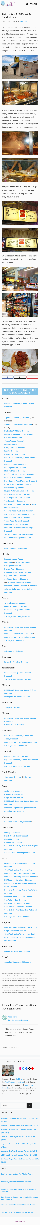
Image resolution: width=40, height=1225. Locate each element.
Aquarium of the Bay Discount (16, 418)
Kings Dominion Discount (15, 931)
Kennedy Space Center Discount (17, 572)
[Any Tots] (8, 4)
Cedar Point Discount (13, 791)
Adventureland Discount (14, 651)
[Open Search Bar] (27, 4)
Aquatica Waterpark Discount (20, 582)
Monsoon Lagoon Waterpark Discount (20, 808)
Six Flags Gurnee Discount (15, 640)
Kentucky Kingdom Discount (16, 662)
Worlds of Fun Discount (14, 725)
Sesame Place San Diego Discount (18, 511)
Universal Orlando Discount (16, 586)
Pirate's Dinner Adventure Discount (19, 484)
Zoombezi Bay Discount (14, 811)
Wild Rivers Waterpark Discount (17, 538)
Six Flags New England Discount (17, 679)
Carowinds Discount (12, 777)
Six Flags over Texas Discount (17, 917)
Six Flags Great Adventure (15, 746)
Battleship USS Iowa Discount (16, 431)
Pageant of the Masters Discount (17, 478)
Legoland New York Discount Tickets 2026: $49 (19, 1151)
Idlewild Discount (11, 839)
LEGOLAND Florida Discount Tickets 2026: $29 (19, 1155)
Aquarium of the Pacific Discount (18, 424)
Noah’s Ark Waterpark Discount (17, 951)
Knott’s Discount (11, 451)
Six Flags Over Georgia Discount (18, 616)
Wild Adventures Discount (15, 603)
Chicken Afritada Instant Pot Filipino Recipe (18, 1205)
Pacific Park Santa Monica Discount (19, 474)
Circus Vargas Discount (14, 441)
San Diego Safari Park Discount (17, 494)
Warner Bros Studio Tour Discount (18, 534)
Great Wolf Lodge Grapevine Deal (18, 870)
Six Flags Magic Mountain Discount (19, 514)
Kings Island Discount (13, 798)
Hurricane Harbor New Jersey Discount (20, 742)
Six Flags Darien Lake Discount (17, 766)
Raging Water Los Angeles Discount (19, 491)
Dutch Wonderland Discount (16, 836)
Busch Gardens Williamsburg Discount (20, 927)
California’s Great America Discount (19, 434)
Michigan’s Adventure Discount (17, 697)
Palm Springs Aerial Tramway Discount (20, 481)
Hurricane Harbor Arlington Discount (19, 873)
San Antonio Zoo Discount (15, 900)
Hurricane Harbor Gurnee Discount (18, 634)
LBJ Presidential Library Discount (18, 880)
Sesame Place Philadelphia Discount (19, 853)
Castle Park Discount (13, 438)
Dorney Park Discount (13, 833)
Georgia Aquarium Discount (15, 606)
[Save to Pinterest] (32, 377)
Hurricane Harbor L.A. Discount (17, 518)
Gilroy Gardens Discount (14, 448)
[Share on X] (20, 377)
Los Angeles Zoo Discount (15, 468)
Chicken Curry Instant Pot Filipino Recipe (17, 1212)
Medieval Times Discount (14, 471)
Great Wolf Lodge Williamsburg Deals (20, 934)
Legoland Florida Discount (15, 576)
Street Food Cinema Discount (16, 521)
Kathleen (19, 1079)
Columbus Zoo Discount (14, 794)
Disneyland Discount (13, 444)
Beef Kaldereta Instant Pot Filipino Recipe (17, 1174)
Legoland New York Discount (16, 756)
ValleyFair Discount (12, 707)
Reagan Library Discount (14, 488)
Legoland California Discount (16, 464)
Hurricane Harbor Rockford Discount (19, 637)
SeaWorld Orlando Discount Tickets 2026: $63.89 (19, 1126)
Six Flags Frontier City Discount (17, 822)
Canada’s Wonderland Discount (17, 962)
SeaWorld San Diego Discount (16, 504)
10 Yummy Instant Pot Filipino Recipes (16, 1182)
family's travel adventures (14, 1082)
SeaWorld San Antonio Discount (17, 903)
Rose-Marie (12, 1017)
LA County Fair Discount (14, 454)
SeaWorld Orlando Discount (16, 579)
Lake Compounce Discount (15, 548)
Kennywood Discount (13, 843)
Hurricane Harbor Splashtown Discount (20, 877)
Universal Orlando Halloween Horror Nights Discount (20, 589)
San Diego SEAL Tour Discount (17, 498)
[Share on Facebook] (7, 377)
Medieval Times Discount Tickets (18, 897)
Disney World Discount (13, 569)
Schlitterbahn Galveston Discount (18, 907)
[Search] (29, 1105)
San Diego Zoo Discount (14, 501)
